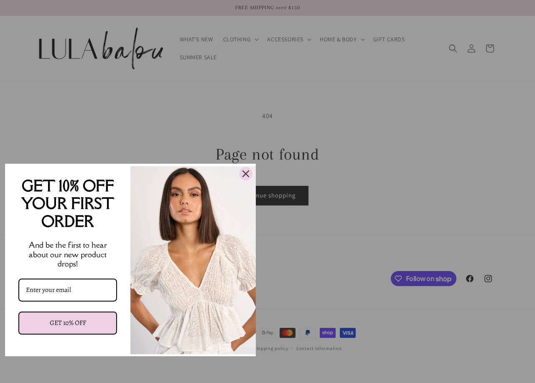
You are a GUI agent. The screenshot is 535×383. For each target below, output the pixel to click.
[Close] (246, 174)
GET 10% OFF (68, 322)
